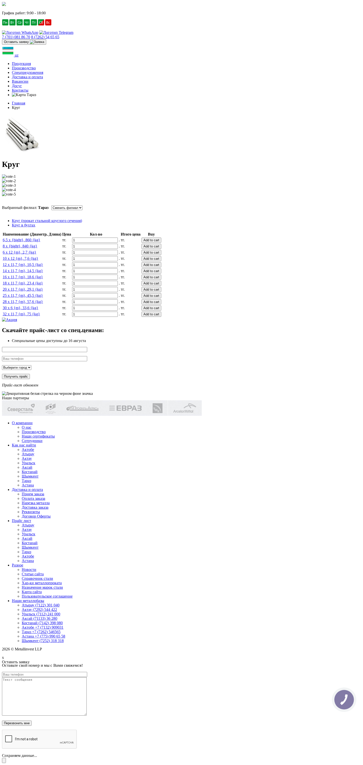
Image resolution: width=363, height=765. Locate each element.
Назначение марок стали (42, 587)
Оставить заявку (17, 42)
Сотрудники (32, 441)
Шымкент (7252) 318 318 (43, 641)
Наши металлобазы (28, 601)
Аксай (27, 467)
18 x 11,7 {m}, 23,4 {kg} (23, 283)
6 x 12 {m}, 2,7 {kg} (19, 252)
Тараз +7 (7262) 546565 (41, 632)
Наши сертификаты (38, 436)
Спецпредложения (27, 72)
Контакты (20, 90)
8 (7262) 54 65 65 (45, 37)
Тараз (26, 481)
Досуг (17, 86)
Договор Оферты (36, 516)
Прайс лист (21, 521)
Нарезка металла (36, 503)
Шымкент (30, 476)
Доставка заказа (35, 507)
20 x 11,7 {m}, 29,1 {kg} (23, 289)
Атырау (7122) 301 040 (41, 605)
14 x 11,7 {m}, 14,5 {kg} (23, 271)
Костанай (30, 472)
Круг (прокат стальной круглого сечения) (47, 221)
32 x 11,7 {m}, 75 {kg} (21, 314)
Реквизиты (31, 512)
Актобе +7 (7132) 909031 (42, 627)
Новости (29, 569)
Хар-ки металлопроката (42, 583)
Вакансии (20, 81)
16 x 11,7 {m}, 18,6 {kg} (23, 277)
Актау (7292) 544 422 (39, 609)
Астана (28, 485)
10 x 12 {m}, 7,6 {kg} (20, 258)
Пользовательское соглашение (47, 596)
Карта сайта (32, 592)
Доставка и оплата (27, 77)
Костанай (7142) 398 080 (42, 623)
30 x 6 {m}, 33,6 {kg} (20, 308)
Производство (24, 68)
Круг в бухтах (23, 225)
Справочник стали (37, 578)
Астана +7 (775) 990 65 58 (43, 636)
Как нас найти (24, 445)
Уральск (28, 463)
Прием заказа (33, 494)
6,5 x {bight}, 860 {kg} (21, 240)
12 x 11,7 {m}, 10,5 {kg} (23, 264)
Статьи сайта (33, 574)
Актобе (28, 449)
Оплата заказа (33, 498)
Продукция (21, 63)
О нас (26, 427)
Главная (18, 103)
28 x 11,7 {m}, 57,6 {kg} (23, 302)
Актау (27, 458)
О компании (22, 423)
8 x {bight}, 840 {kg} (20, 246)
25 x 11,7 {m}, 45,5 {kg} (23, 295)
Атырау (28, 454)
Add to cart (151, 240)
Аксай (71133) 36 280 (39, 618)
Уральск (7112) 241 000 (41, 614)
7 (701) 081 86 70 (16, 37)
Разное (17, 565)
